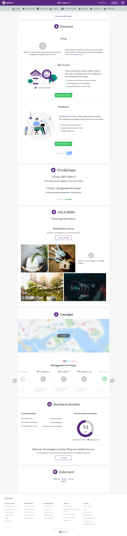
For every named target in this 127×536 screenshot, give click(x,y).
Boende (64, 479)
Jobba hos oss (87, 512)
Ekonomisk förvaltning (10, 506)
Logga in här (63, 238)
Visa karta (63, 336)
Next (112, 380)
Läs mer (64, 458)
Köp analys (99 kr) (63, 95)
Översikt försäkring (29, 506)
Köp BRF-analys (68, 506)
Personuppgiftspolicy (89, 518)
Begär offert (8, 521)
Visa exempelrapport (44, 88)
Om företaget (87, 506)
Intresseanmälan (49, 518)
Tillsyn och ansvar (29, 512)
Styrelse (70, 479)
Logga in (114, 3)
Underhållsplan (8, 515)
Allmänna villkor (87, 515)
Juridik (6, 518)
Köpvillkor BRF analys (89, 524)
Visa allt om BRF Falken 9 (63, 16)
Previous (14, 380)
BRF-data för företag (69, 514)
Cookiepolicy (87, 521)
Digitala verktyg (9, 512)
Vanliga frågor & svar (69, 517)
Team (84, 509)
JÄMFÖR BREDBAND (63, 144)
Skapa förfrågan (28, 518)
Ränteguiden (47, 509)
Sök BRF (9, 498)
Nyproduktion (48, 515)
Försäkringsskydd (29, 509)
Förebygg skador (29, 515)
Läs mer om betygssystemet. (74, 54)
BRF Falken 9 (63, 2)
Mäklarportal (67, 520)
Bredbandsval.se (66, 116)
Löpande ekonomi (9, 509)
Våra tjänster (102, 3)
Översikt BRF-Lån (49, 506)
